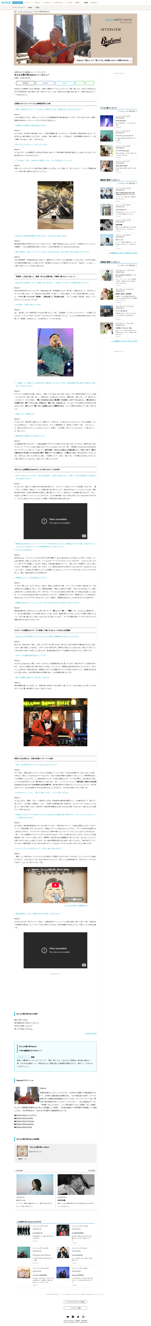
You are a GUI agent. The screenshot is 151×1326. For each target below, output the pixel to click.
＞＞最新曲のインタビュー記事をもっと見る (122, 252)
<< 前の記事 (18, 1170)
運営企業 (78, 1320)
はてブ (65, 83)
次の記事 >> (92, 1170)
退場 (32, 1057)
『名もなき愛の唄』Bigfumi (39, 1147)
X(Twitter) (25, 83)
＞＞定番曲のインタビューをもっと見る (124, 341)
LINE (84, 83)
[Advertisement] (55, 991)
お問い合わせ (84, 1320)
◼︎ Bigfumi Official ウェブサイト (25, 1115)
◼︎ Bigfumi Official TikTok (23, 1127)
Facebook (45, 83)
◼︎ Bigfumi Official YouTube (23, 1118)
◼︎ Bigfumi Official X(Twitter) (24, 1121)
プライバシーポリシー (69, 1320)
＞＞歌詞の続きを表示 (90, 1033)
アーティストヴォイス (25, 11)
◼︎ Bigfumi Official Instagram (24, 1124)
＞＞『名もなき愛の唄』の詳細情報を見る (75, 905)
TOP (15, 11)
